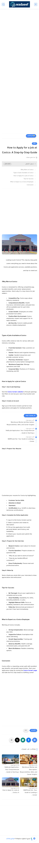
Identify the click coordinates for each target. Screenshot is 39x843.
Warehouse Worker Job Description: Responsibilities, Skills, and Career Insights (20, 424)
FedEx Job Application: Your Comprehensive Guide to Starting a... (20, 432)
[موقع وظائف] (19, 4)
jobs (34, 143)
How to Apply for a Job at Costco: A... (10, 792)
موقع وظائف (10, 839)
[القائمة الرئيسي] (35, 4)
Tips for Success (28, 179)
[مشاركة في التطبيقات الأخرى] (11, 740)
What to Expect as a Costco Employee (21, 182)
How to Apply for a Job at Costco (23, 176)
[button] (28, 740)
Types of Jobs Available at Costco (23, 173)
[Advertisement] (19, 32)
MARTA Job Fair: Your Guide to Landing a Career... (21, 440)
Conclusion (30, 185)
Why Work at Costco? (27, 170)
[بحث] (3, 4)
